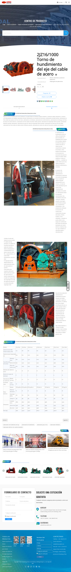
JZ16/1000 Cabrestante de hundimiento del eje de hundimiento (60, 477)
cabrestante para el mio (42, 424)
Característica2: (42, 82)
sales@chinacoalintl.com (45, 525)
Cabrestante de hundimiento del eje (11, 424)
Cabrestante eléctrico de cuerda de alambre (13, 427)
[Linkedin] (28, 567)
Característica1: (42, 78)
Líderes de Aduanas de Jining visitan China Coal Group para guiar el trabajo (12, 450)
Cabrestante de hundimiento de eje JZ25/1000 (10, 477)
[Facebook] (26, 567)
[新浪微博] (31, 567)
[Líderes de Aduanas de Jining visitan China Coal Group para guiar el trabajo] (12, 441)
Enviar (8, 519)
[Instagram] (36, 567)
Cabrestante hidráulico (55, 424)
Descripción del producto (19, 106)
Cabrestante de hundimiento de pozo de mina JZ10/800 (23, 477)
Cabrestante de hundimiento (28, 424)
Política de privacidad (7, 566)
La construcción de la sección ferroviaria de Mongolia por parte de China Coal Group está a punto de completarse (58, 449)
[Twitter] (34, 567)
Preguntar (45, 93)
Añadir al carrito (46, 97)
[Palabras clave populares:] (66, 33)
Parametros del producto (51, 106)
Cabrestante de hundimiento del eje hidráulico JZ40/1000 (35, 477)
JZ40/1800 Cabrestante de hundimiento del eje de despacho (47, 477)
